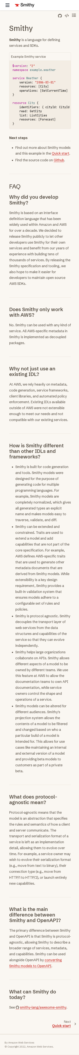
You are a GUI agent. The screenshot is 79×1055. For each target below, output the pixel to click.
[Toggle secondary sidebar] (73, 15)
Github (59, 160)
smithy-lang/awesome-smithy (43, 1007)
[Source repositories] (59, 16)
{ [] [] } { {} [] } (41, 95)
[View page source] (66, 15)
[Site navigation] (7, 5)
